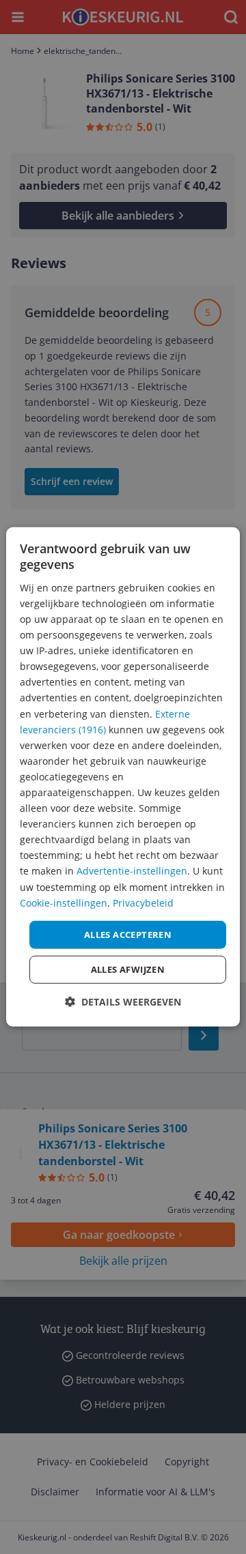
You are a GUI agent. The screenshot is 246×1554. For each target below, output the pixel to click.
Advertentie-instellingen (132, 870)
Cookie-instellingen (63, 902)
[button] (123, 1002)
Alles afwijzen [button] (128, 969)
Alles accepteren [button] (128, 934)
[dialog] (123, 777)
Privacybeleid (143, 902)
